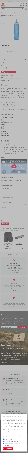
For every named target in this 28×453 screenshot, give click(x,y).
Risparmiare (8, 448)
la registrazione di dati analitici (11, 441)
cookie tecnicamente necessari (12, 437)
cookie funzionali (8, 439)
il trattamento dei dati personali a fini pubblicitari (13, 444)
